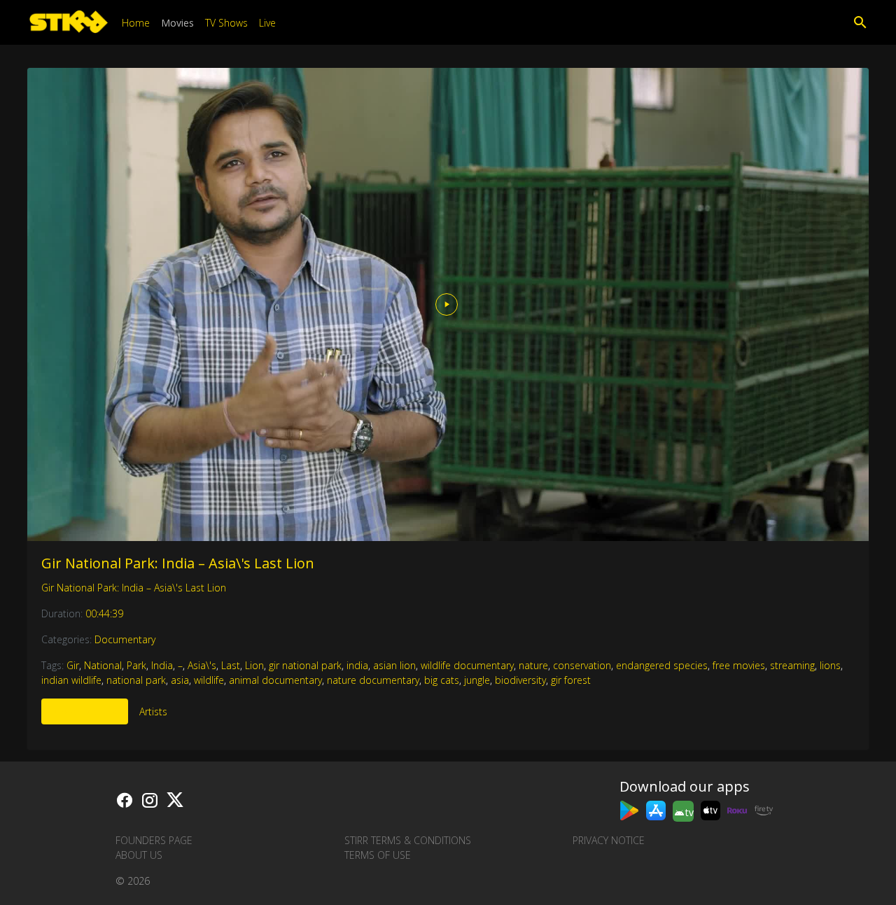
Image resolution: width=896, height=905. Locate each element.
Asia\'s (202, 665)
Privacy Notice (609, 840)
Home (136, 22)
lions (830, 665)
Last (230, 665)
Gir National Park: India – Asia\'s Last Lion (177, 563)
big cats (441, 680)
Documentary (124, 639)
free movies (739, 665)
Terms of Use (377, 855)
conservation (582, 665)
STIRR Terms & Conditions (407, 840)
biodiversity (520, 680)
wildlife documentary (467, 665)
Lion (254, 665)
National (103, 665)
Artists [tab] (153, 711)
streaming (792, 665)
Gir (72, 665)
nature (533, 665)
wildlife (209, 680)
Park (136, 665)
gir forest (571, 680)
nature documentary (373, 680)
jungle (477, 680)
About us (138, 855)
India (162, 665)
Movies (177, 22)
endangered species (662, 665)
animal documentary (275, 680)
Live (267, 22)
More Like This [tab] (84, 711)
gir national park (305, 665)
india (357, 665)
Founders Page (153, 840)
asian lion (394, 665)
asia (180, 680)
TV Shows (226, 22)
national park (136, 680)
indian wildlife (71, 680)
